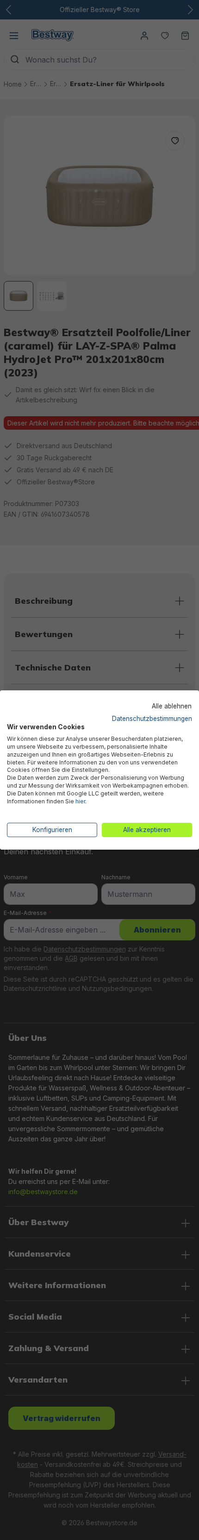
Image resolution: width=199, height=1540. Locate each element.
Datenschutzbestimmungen (152, 718)
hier (80, 801)
